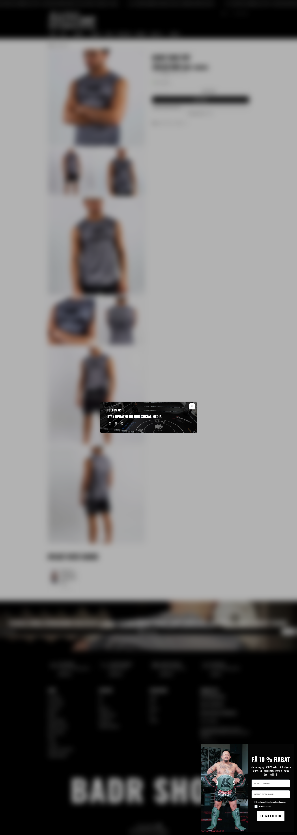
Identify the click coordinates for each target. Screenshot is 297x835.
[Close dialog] (290, 747)
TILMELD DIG (270, 816)
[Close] (192, 406)
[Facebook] (110, 424)
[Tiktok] (122, 424)
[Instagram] (116, 424)
